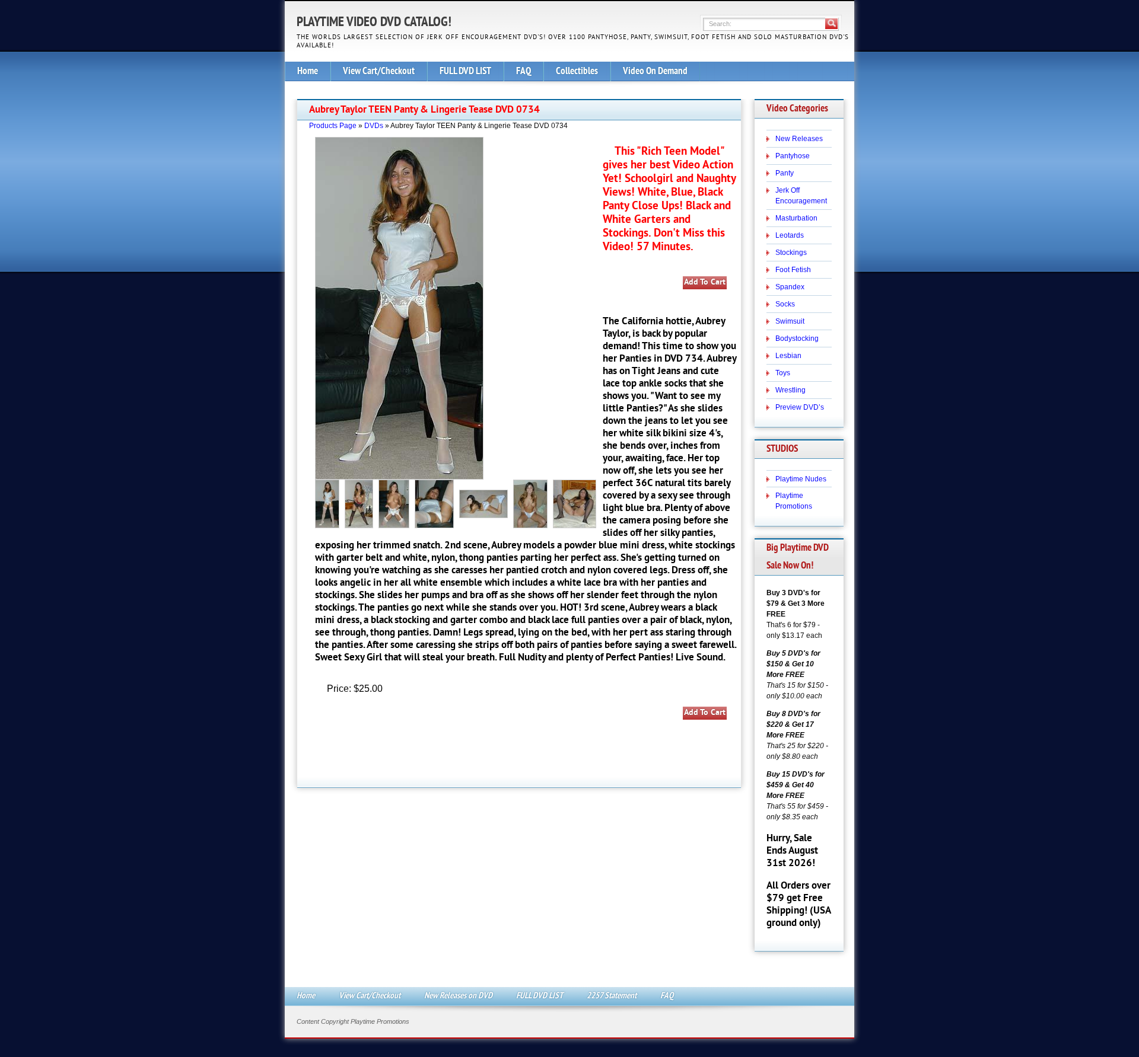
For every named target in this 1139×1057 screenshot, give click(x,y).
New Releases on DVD (458, 996)
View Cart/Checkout (379, 71)
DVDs (373, 126)
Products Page (333, 126)
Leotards (789, 235)
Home (307, 71)
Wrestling (790, 390)
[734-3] (329, 503)
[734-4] (576, 503)
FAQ (523, 71)
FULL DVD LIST (465, 71)
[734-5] (361, 503)
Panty (784, 173)
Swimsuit (789, 321)
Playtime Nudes (800, 479)
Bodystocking (797, 338)
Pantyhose (792, 156)
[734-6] (395, 503)
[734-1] (485, 503)
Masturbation (796, 218)
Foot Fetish (793, 270)
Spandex (789, 287)
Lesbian (788, 356)
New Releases (799, 139)
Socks (785, 304)
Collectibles (577, 71)
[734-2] (532, 503)
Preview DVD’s (799, 407)
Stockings (791, 252)
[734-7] (436, 503)
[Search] (831, 24)
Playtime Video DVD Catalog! (374, 22)
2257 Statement (612, 996)
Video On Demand (655, 71)
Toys (782, 373)
